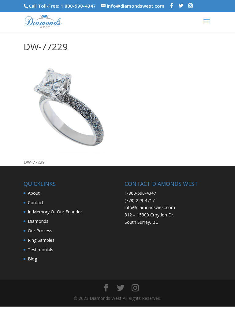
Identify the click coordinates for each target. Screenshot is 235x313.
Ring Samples (41, 240)
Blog (32, 259)
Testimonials (40, 249)
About (34, 193)
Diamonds (38, 221)
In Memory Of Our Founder (55, 212)
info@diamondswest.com (150, 207)
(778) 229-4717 (140, 200)
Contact (35, 202)
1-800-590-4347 (140, 193)
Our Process (40, 231)
